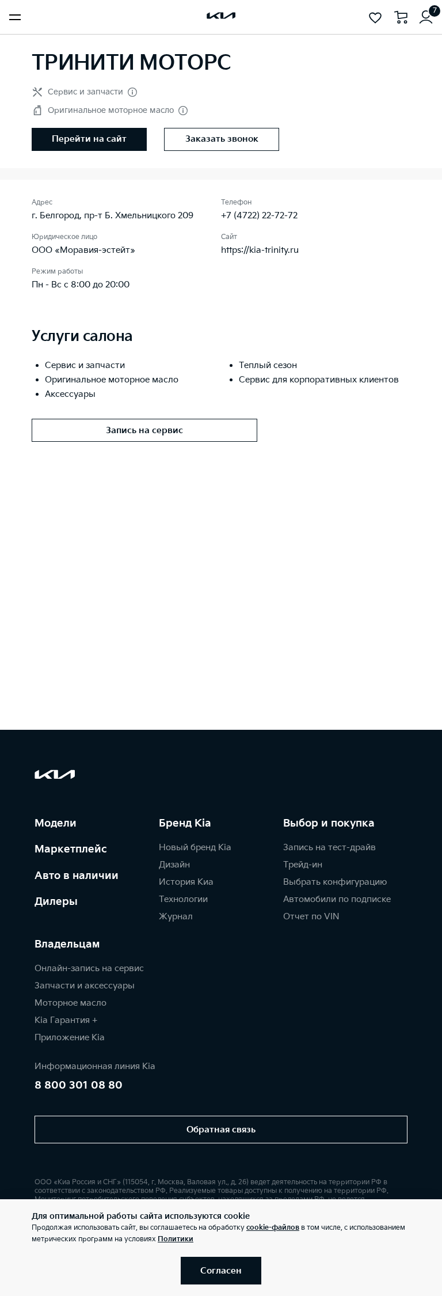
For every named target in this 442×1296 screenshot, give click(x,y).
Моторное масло (70, 1003)
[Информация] (132, 92)
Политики (175, 1239)
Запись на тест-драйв (329, 847)
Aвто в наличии (77, 876)
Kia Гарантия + (66, 1020)
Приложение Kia (70, 1037)
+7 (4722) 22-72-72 (259, 215)
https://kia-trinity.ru (260, 250)
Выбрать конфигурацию (335, 882)
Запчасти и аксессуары (85, 985)
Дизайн (174, 864)
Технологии (183, 899)
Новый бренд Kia (195, 847)
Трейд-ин (302, 864)
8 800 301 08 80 (79, 1085)
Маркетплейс (71, 849)
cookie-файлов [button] (272, 1227)
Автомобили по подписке (337, 899)
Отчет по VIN (311, 916)
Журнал (176, 916)
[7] (426, 17)
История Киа (186, 882)
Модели (56, 823)
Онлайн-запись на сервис (89, 968)
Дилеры (56, 902)
